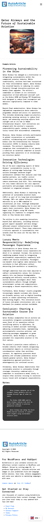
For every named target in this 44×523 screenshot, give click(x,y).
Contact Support (12, 511)
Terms (8, 513)
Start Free (10, 506)
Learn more (7, 483)
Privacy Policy (12, 515)
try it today (23, 483)
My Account (10, 508)
